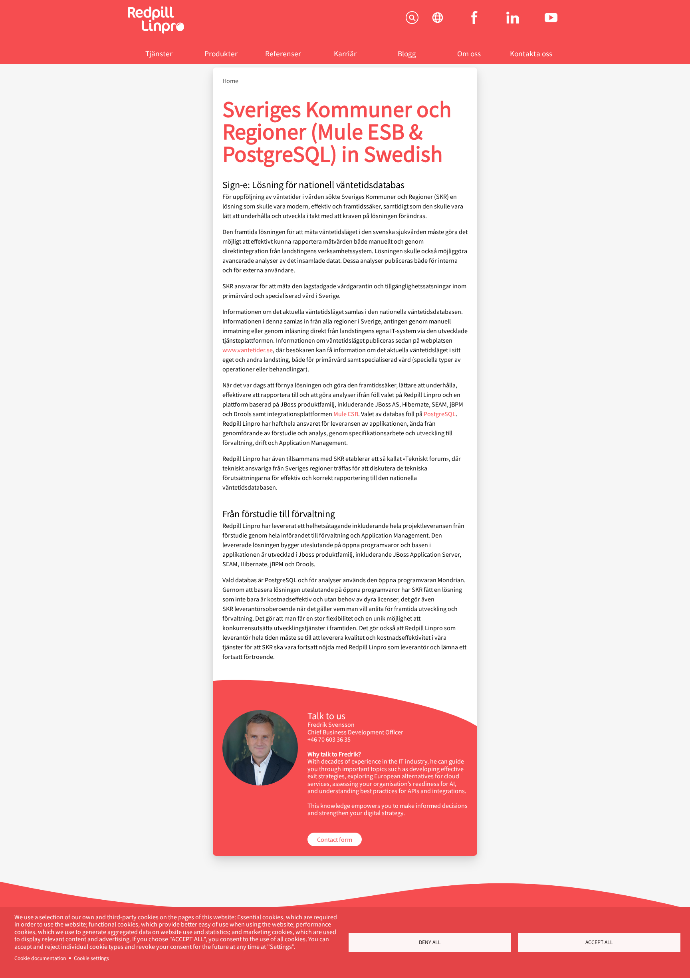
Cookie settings (91, 958)
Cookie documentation (40, 958)
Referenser (283, 53)
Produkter (221, 53)
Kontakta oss (531, 53)
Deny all (430, 942)
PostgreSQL (440, 413)
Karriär (345, 53)
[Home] (156, 31)
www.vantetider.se (247, 349)
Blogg (407, 53)
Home (230, 80)
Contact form (334, 839)
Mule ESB (345, 413)
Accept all (599, 942)
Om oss (469, 53)
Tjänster (158, 53)
